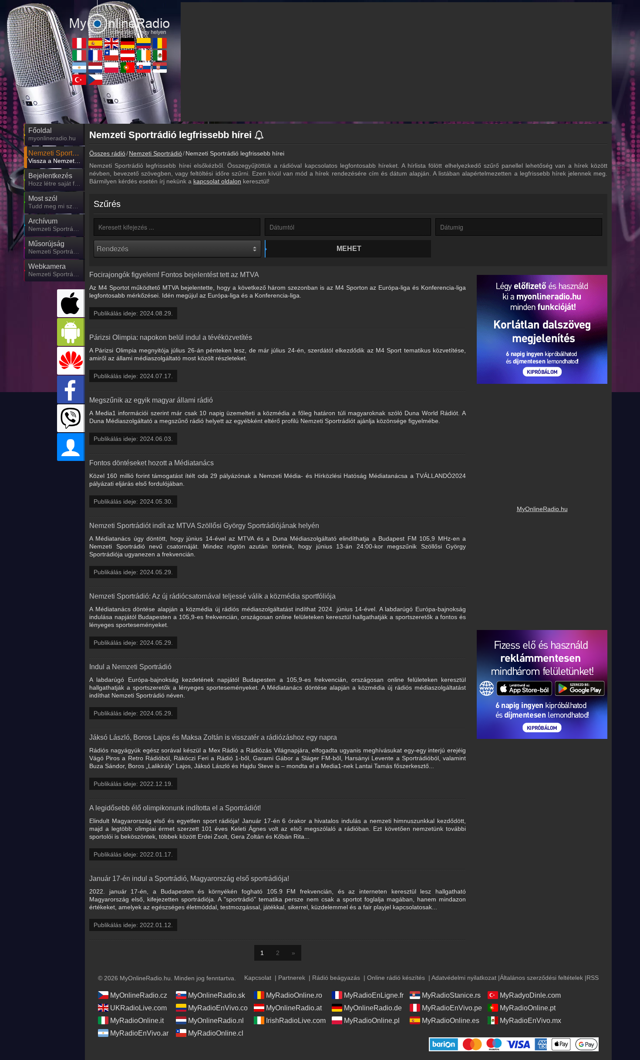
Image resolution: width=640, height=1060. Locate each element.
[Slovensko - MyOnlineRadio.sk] (144, 67)
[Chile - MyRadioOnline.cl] (111, 55)
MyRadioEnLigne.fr (374, 995)
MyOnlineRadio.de (373, 1008)
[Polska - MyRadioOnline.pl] (111, 67)
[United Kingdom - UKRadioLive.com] (111, 43)
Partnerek (291, 977)
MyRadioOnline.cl (215, 1033)
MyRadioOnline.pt (528, 1008)
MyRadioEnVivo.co (218, 1008)
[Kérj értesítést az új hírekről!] (259, 136)
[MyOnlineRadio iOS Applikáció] (71, 303)
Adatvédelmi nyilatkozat (463, 977)
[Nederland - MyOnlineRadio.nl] (95, 67)
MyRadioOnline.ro (294, 995)
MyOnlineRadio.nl (216, 1020)
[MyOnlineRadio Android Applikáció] (71, 332)
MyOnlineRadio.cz (138, 995)
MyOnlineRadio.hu (542, 508)
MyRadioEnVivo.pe (452, 1008)
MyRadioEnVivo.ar (139, 1033)
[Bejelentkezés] (71, 447)
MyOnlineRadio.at (294, 1008)
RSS (592, 977)
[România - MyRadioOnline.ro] (160, 43)
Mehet (349, 248)
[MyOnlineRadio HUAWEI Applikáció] (71, 361)
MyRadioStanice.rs (451, 995)
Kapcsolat (257, 977)
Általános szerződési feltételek (541, 977)
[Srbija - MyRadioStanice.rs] (160, 67)
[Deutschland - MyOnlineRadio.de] (128, 43)
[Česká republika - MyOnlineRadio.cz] (95, 80)
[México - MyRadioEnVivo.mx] (160, 55)
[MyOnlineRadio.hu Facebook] (71, 389)
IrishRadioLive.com (296, 1020)
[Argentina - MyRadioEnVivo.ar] (79, 67)
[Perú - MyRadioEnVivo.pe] (79, 43)
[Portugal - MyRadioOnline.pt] (128, 67)
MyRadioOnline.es (450, 1020)
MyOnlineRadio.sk (216, 995)
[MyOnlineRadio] (120, 17)
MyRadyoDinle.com (530, 995)
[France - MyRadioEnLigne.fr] (95, 55)
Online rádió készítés (396, 977)
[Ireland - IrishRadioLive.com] (144, 55)
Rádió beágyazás (336, 977)
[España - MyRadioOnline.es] (95, 43)
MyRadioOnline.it (137, 1020)
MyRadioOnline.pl (372, 1020)
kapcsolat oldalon (217, 181)
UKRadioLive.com (138, 1008)
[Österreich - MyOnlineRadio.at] (128, 55)
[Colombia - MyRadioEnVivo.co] (144, 43)
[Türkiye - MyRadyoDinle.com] (79, 80)
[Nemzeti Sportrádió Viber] (71, 418)
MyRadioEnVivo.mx (530, 1020)
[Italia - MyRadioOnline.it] (79, 55)
